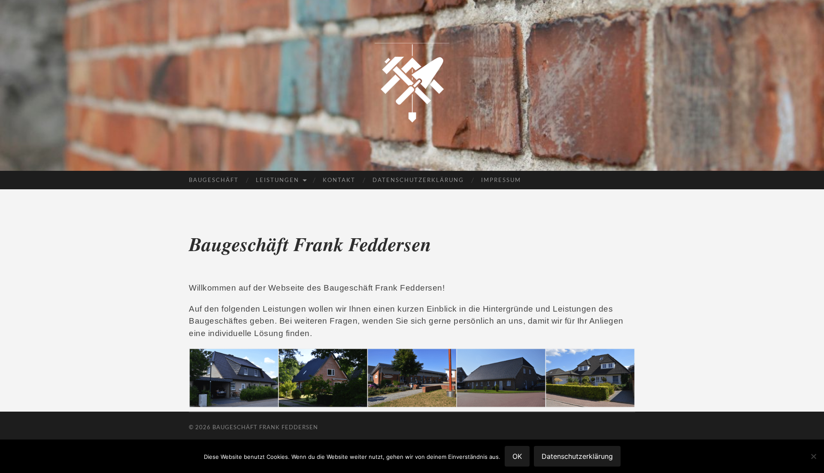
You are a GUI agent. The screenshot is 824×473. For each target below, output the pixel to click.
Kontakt (339, 179)
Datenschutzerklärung (418, 179)
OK (517, 456)
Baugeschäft (214, 179)
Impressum (501, 179)
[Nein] (813, 456)
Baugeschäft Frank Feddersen (265, 427)
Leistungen (277, 179)
